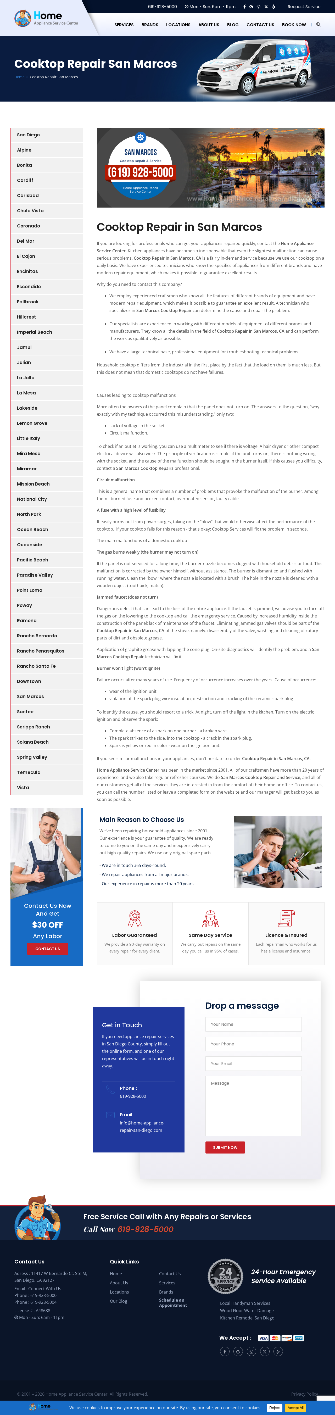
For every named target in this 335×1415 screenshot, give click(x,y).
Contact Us (170, 1274)
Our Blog (118, 1301)
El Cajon (26, 256)
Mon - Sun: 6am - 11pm (212, 7)
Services (124, 25)
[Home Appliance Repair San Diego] (51, 25)
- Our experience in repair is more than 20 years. (147, 884)
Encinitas (27, 271)
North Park (29, 514)
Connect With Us (44, 1288)
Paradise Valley (35, 575)
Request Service (304, 7)
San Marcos (30, 696)
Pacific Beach (32, 560)
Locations (178, 25)
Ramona (27, 620)
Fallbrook (27, 302)
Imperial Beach (34, 332)
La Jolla (26, 378)
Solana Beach (33, 742)
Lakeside (27, 408)
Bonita (24, 165)
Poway (24, 605)
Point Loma (29, 590)
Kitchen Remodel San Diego (247, 1318)
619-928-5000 (162, 7)
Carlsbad (28, 195)
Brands (150, 25)
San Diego (28, 135)
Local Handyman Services (245, 1303)
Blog (233, 25)
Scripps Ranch (33, 727)
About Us (119, 1283)
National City (32, 499)
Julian (24, 362)
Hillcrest (26, 317)
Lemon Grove (32, 423)
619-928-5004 (43, 1302)
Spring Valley (32, 757)
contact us (47, 948)
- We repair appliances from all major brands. (144, 874)
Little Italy (28, 438)
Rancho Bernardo (37, 636)
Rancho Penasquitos (40, 651)
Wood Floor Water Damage (247, 1310)
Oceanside (29, 545)
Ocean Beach (32, 529)
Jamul (24, 347)
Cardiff (25, 180)
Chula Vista (30, 211)
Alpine (24, 150)
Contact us (260, 25)
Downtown (29, 681)
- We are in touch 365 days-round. (132, 865)
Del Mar (25, 241)
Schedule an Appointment (173, 1302)
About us (208, 25)
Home (116, 1274)
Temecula (29, 772)
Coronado (28, 226)
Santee (25, 712)
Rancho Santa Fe (36, 666)
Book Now (294, 25)
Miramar (27, 469)
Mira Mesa (29, 453)
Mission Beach (33, 484)
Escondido (29, 286)
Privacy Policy (304, 1394)
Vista (23, 787)
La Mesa (26, 393)
